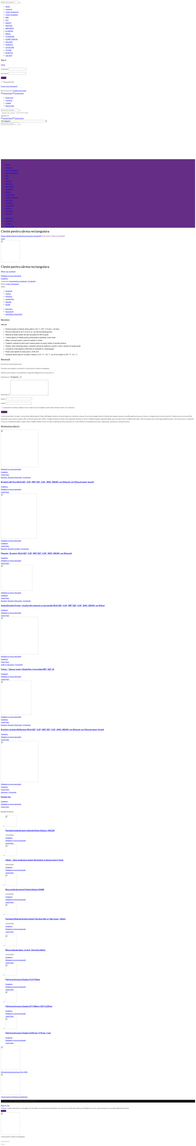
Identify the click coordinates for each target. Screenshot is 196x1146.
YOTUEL (8, 50)
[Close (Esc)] (2, 1141)
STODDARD (9, 36)
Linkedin (8, 302)
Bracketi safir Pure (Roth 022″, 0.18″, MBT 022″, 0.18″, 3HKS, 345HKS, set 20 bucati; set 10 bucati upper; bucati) (47, 482)
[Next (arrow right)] (4, 1144)
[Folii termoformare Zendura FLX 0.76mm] (11, 975)
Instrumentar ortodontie (32, 236)
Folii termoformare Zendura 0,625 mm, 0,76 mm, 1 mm (28, 1033)
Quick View (5, 475)
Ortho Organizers (11, 15)
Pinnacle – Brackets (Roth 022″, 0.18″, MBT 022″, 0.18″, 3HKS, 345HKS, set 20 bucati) (36, 553)
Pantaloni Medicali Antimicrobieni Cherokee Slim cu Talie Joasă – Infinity (35, 919)
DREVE (8, 34)
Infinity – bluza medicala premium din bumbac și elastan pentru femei (34, 860)
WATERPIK (9, 28)
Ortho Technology (12, 12)
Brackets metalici (14, 549)
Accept (3, 1111)
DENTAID (8, 26)
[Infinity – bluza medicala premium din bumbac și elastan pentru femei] (11, 855)
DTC (7, 20)
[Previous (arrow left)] (2, 1144)
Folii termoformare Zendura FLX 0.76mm (22, 979)
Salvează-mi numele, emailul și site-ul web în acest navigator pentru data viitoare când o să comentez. (39, 407)
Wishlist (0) (5, 116)
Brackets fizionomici (15, 477)
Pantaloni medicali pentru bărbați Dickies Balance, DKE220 (29, 830)
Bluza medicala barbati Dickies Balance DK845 (24, 889)
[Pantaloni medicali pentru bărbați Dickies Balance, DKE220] (11, 826)
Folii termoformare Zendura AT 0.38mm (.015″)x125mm (28, 1006)
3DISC (7, 6)
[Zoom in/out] (8, 1141)
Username (4, 69)
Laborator (4, 792)
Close (3, 65)
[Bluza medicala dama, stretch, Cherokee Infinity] (11, 945)
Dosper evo (6, 797)
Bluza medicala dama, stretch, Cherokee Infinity (25, 950)
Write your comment (8, 271)
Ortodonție (19, 236)
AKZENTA (9, 45)
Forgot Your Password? (9, 86)
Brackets (4, 477)
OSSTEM (8, 56)
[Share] (4, 1141)
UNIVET (8, 23)
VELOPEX (8, 42)
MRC (7, 17)
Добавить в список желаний (11, 276)
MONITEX (9, 53)
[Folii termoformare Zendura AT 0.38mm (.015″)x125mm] (11, 1002)
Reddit (7, 305)
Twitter (8, 294)
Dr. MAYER (9, 31)
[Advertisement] (98, 142)
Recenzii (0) (9, 312)
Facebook (8, 291)
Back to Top (5, 1105)
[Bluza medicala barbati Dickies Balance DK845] (11, 885)
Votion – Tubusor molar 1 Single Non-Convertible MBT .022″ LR (27, 669)
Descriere (8, 309)
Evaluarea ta (6, 377)
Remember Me (8, 82)
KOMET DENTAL (11, 39)
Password (4, 73)
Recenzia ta (5, 395)
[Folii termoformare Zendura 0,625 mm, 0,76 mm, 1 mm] (11, 1028)
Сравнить (4, 278)
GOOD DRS (9, 47)
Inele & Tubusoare (7, 665)
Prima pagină (5, 236)
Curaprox (8, 9)
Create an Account (19, 91)
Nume (3, 399)
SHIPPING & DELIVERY (13, 314)
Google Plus (9, 299)
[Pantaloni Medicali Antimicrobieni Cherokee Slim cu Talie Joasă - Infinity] (11, 914)
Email (3, 403)
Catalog (13, 236)
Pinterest (8, 296)
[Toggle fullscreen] (6, 1141)
